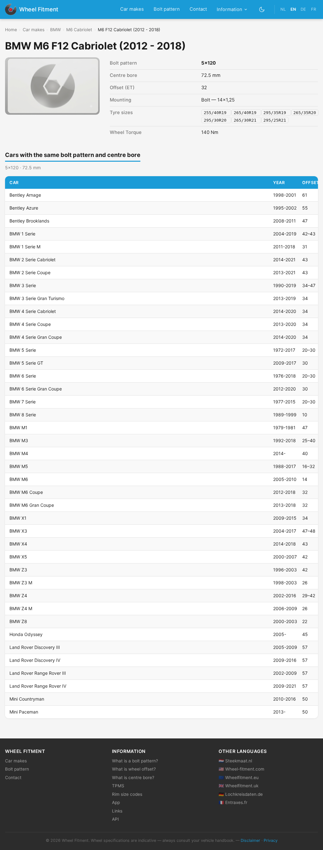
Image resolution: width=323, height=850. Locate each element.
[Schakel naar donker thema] (262, 9)
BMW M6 (18, 479)
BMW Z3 (18, 569)
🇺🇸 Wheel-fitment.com (241, 769)
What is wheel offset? (134, 769)
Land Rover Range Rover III (37, 673)
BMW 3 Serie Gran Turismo (36, 298)
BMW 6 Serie (22, 376)
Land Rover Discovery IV (34, 660)
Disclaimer (250, 840)
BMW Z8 (18, 621)
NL (283, 9)
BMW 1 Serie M (24, 246)
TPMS (118, 785)
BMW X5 (18, 556)
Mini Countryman (26, 699)
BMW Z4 (18, 595)
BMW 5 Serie (22, 350)
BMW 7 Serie (22, 401)
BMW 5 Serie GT (26, 363)
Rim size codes (127, 794)
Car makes (132, 9)
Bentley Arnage (25, 195)
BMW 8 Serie (22, 414)
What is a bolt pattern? (135, 760)
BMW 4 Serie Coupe (30, 324)
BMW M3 (18, 440)
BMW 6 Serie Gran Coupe (35, 388)
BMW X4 (18, 543)
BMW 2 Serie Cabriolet (32, 259)
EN (293, 9)
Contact (198, 9)
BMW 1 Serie (22, 233)
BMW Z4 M (20, 608)
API (115, 819)
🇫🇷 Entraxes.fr (233, 802)
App (116, 802)
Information (229, 9)
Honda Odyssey (26, 634)
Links (117, 810)
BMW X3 (18, 531)
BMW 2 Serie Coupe (29, 272)
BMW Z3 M (20, 582)
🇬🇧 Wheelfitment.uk (238, 785)
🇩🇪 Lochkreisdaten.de (241, 794)
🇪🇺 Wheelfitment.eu (239, 777)
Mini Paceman (23, 711)
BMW (55, 29)
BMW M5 (18, 466)
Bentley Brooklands (29, 220)
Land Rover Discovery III (34, 647)
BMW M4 (18, 453)
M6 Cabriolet (79, 29)
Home (11, 29)
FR (313, 9)
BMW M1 (18, 427)
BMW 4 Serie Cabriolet (32, 311)
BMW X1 (17, 518)
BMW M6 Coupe (26, 492)
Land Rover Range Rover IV (37, 686)
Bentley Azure (23, 208)
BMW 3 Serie (22, 285)
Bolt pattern (167, 9)
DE (303, 9)
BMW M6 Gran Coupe (31, 505)
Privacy (271, 840)
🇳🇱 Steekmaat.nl (235, 760)
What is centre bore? (133, 777)
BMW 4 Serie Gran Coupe (35, 337)
